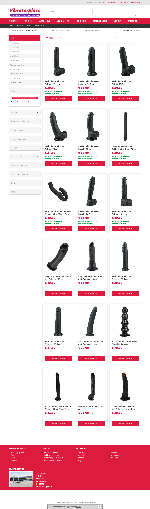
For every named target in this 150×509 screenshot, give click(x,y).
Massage (132, 20)
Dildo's (28, 20)
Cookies (114, 452)
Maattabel (82, 455)
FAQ (79, 460)
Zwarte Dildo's (15, 82)
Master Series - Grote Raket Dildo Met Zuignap (124, 342)
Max (29, 102)
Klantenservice (112, 3)
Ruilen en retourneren (53, 460)
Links (13, 458)
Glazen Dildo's (15, 52)
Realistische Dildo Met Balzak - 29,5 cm (122, 212)
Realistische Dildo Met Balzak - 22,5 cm (55, 82)
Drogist (117, 20)
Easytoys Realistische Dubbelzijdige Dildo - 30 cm (124, 147)
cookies (78, 507)
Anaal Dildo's (14, 43)
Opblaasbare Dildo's (17, 65)
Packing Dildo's (15, 69)
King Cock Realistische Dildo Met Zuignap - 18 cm (58, 277)
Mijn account (124, 3)
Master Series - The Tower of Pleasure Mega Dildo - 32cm (58, 407)
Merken (14, 460)
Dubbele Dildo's (15, 47)
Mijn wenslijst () (136, 3)
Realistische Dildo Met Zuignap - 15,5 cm (88, 82)
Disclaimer (74, 503)
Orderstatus (116, 455)
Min (12, 102)
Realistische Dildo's (16, 74)
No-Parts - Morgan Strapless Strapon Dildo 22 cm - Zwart (58, 212)
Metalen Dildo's (15, 60)
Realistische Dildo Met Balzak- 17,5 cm (122, 82)
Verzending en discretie (53, 458)
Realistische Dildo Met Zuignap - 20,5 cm (55, 342)
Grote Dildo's (14, 56)
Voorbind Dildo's (15, 78)
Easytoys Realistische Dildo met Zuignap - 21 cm (91, 342)
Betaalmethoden (51, 452)
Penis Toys (81, 20)
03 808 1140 (43, 484)
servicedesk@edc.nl (43, 486)
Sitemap (114, 458)
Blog (12, 455)
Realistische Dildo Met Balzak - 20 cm (55, 147)
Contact (81, 452)
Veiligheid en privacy (52, 455)
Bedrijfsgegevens (17, 452)
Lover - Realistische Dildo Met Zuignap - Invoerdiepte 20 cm (124, 408)
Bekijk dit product (58, 98)
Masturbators (100, 20)
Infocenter (82, 458)
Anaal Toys (44, 20)
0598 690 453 (44, 481)
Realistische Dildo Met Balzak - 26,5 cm (88, 212)
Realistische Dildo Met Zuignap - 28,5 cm (122, 277)
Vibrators (13, 20)
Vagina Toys (63, 20)
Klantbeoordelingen (90, 503)
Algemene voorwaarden (62, 503)
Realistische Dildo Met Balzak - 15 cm (88, 147)
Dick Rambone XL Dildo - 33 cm (90, 407)
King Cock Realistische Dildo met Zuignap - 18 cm (91, 277)
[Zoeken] (96, 11)
